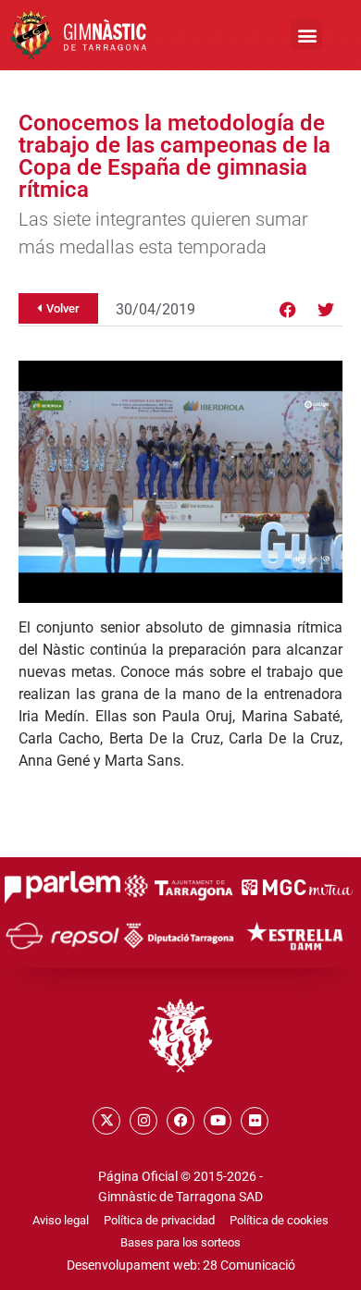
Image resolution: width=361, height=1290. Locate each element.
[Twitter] (325, 309)
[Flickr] (254, 1121)
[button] (307, 34)
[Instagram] (143, 1121)
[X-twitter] (106, 1121)
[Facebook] (288, 309)
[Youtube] (217, 1121)
